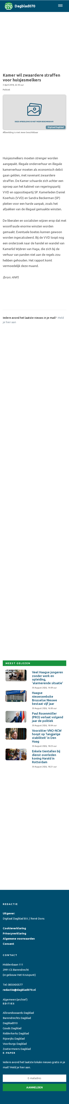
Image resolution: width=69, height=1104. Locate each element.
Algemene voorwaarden (19, 938)
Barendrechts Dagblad (17, 1017)
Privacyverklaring (14, 933)
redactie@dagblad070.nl (19, 989)
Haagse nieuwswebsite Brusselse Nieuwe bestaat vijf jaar (44, 698)
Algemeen (9, 999)
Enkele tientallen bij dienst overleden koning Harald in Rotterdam (46, 757)
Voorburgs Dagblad (15, 1043)
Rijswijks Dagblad (14, 1038)
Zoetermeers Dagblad (17, 1048)
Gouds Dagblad (12, 1028)
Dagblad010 (10, 1023)
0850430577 (15, 984)
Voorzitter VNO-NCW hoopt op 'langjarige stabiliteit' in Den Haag (46, 736)
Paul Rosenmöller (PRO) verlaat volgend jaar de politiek (47, 717)
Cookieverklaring (14, 928)
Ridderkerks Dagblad (16, 1033)
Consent (8, 943)
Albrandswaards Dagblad (18, 1012)
